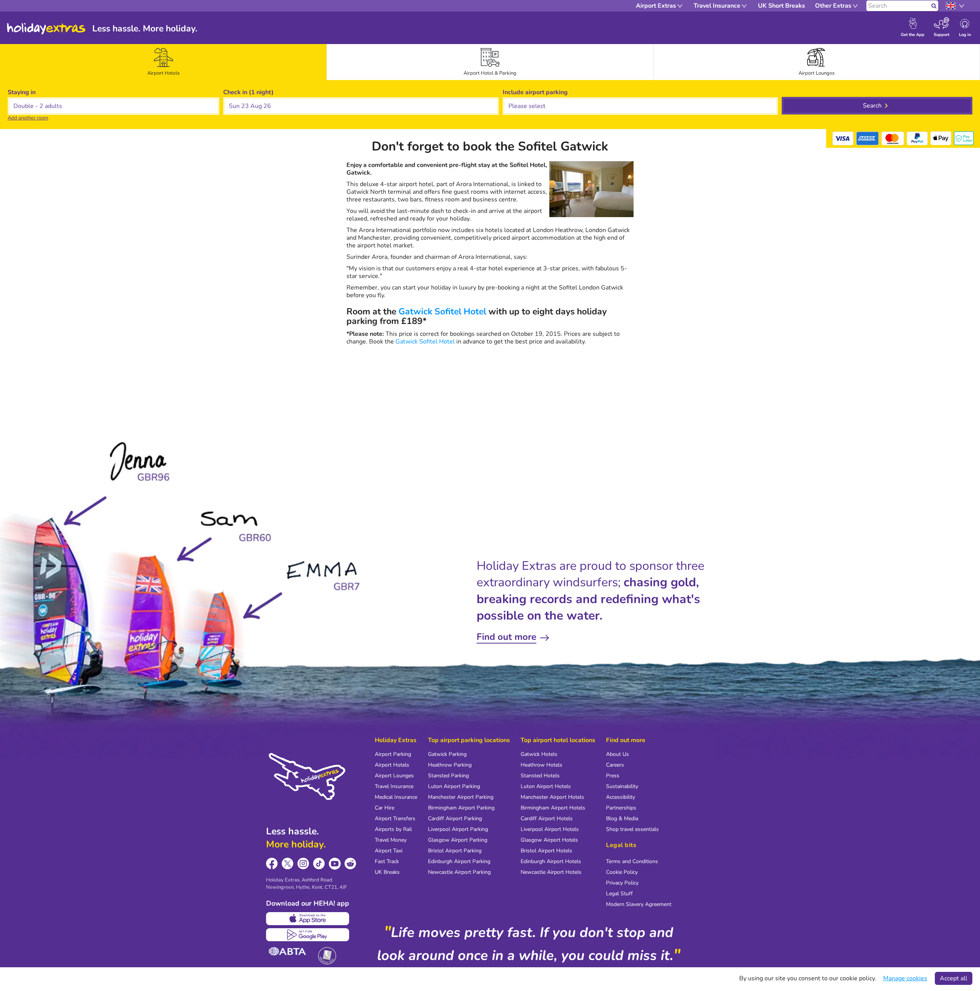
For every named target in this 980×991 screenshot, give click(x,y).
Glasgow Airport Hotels (549, 840)
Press (612, 775)
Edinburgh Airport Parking (459, 861)
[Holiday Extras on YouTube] (335, 864)
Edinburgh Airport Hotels (551, 861)
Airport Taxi (388, 850)
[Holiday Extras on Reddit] (350, 864)
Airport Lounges (394, 775)
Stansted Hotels (540, 775)
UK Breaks (387, 872)
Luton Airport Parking (454, 786)
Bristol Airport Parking (455, 850)
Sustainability (622, 786)
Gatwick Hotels (539, 754)
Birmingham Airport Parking (461, 807)
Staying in (22, 92)
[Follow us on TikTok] (319, 864)
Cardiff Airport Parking (455, 818)
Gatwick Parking (447, 754)
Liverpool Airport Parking (458, 829)
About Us (617, 754)
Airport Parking (393, 754)
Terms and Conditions (632, 861)
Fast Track (387, 861)
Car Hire (384, 807)
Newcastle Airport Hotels (551, 872)
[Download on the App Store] (307, 918)
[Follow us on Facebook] (272, 864)
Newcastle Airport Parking (459, 872)
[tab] (163, 62)
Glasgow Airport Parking (457, 840)
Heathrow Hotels (541, 765)
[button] (360, 106)
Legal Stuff (619, 893)
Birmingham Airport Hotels (553, 807)
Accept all (953, 978)
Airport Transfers (395, 818)
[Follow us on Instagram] (303, 864)
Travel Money (391, 840)
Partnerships (621, 807)
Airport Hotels (392, 765)
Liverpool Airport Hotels (550, 829)
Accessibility (620, 797)
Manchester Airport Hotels (552, 797)
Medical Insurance (396, 797)
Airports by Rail (393, 829)
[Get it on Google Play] (307, 934)
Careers (615, 765)
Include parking (535, 92)
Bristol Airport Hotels (546, 850)
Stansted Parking (448, 775)
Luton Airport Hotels (546, 786)
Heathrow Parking (450, 765)
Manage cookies (905, 978)
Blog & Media (622, 818)
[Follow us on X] (288, 864)
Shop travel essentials (632, 829)
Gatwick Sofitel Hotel (442, 311)
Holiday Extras (46, 29)
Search (872, 105)
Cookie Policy (622, 872)
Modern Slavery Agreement (638, 904)
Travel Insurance (394, 786)
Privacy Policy (622, 882)
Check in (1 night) (248, 92)
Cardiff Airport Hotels (547, 818)
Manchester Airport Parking (460, 797)
